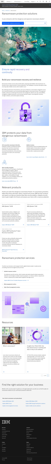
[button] (46, 1)
